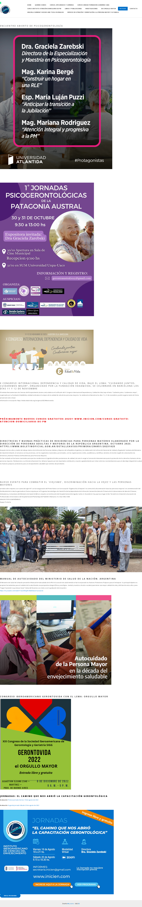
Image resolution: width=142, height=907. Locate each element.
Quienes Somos (40, 5)
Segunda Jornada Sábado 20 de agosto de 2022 (23, 805)
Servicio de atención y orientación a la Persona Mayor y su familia (93, 12)
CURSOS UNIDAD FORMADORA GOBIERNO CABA (93, 5)
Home (29, 5)
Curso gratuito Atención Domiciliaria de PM (44, 8)
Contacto (134, 8)
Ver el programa (10, 896)
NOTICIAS (123, 8)
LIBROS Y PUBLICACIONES (73, 8)
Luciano (71, 903)
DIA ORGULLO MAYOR (108, 8)
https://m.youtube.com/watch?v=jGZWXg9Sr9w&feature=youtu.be (21, 591)
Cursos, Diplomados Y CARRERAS (62, 5)
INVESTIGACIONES (91, 8)
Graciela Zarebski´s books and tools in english (45, 12)
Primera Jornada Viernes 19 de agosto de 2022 (23, 800)
